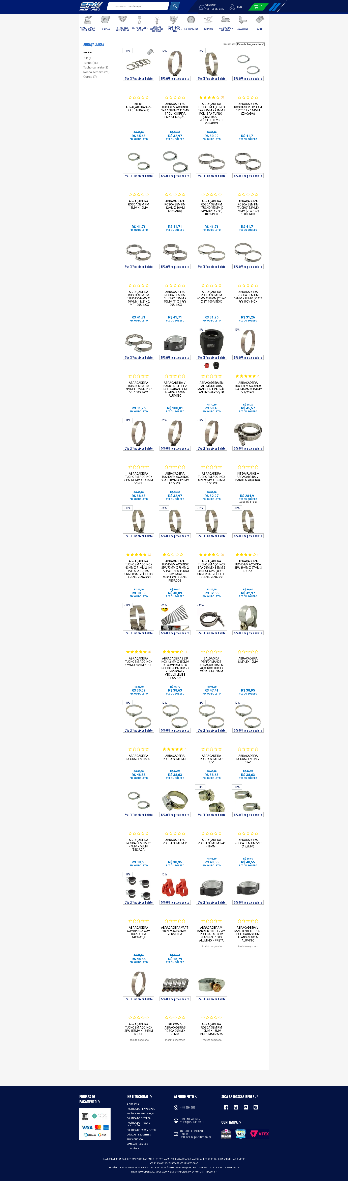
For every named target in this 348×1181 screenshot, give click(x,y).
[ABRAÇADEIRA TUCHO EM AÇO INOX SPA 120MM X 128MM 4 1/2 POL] (175, 434)
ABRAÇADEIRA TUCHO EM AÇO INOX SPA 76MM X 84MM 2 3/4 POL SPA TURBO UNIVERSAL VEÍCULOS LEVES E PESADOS (211, 569)
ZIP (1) (87, 58)
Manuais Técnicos (137, 1144)
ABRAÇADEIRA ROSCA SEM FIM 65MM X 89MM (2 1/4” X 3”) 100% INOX (211, 296)
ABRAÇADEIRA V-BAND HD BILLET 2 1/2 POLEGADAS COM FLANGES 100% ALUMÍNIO (248, 934)
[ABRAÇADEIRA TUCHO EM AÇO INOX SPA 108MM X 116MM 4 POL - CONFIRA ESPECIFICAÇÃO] (175, 64)
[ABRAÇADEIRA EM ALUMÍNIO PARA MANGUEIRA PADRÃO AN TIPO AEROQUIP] (211, 343)
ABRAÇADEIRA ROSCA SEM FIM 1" (175, 841)
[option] (206, 365)
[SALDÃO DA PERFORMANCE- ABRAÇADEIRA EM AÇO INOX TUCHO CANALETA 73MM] (211, 619)
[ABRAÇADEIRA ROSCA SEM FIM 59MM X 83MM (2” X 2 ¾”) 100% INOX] (248, 252)
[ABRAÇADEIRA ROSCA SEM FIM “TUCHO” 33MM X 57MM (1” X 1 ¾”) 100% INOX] (175, 252)
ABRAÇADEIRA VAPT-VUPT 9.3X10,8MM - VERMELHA (175, 931)
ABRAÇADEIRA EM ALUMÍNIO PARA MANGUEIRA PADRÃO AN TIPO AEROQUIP (211, 387)
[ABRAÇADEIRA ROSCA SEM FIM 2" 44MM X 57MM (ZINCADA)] (138, 800)
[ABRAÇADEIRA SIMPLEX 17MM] (248, 619)
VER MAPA (165, 1159)
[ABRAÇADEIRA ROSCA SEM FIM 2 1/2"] (211, 716)
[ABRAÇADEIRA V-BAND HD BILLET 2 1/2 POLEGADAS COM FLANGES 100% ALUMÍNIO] (248, 888)
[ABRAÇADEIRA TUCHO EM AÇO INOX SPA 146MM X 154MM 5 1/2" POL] (248, 343)
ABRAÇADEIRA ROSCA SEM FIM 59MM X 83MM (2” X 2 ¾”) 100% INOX (248, 296)
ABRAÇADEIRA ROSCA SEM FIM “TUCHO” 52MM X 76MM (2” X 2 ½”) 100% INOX (248, 208)
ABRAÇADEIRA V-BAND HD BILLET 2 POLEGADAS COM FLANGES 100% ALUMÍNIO (175, 389)
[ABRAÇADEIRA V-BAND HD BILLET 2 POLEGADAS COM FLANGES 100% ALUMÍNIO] (175, 343)
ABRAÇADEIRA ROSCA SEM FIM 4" (138, 757)
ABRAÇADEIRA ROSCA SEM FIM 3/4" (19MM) (211, 843)
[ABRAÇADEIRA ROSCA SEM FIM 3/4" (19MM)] (211, 800)
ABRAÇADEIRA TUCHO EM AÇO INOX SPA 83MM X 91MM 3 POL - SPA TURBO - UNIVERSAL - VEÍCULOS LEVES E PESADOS (211, 113)
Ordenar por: (229, 44)
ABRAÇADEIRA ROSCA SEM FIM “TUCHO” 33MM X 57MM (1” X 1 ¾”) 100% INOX (175, 298)
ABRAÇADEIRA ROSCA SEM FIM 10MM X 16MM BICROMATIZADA (211, 1029)
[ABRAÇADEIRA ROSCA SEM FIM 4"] (138, 716)
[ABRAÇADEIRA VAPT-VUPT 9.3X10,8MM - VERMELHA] (175, 888)
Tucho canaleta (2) (95, 67)
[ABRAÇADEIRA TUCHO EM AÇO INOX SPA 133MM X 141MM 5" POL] (138, 434)
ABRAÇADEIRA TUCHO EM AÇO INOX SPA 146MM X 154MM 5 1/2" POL (248, 387)
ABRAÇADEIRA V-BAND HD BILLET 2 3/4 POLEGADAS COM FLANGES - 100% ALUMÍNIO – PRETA (211, 934)
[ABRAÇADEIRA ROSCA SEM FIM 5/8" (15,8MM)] (248, 800)
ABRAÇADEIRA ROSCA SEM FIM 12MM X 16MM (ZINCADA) (175, 206)
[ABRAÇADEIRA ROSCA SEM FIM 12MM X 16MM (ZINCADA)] (175, 161)
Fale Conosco (135, 1139)
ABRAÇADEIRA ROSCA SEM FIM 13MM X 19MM (138, 204)
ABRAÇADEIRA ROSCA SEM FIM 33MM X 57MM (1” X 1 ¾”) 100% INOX (139, 387)
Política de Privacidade (141, 1109)
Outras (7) (90, 77)
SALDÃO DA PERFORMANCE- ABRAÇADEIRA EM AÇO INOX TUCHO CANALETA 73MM (212, 665)
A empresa (133, 1104)
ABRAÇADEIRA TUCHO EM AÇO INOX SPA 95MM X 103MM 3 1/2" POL (211, 478)
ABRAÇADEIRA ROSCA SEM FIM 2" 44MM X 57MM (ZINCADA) (138, 844)
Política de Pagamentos (141, 1130)
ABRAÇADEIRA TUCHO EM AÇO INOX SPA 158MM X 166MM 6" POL (138, 1029)
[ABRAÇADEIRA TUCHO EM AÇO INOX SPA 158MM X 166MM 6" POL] (138, 984)
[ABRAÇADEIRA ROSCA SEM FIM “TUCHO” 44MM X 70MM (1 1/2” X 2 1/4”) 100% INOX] (138, 252)
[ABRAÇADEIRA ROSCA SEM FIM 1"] (175, 800)
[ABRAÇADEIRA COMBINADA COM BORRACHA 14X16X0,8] (138, 888)
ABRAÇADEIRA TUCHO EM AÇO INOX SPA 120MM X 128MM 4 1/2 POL (175, 478)
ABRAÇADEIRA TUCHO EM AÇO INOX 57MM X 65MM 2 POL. (138, 662)
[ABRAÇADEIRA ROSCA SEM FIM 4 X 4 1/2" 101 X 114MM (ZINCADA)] (248, 64)
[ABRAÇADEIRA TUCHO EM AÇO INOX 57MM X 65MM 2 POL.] (138, 619)
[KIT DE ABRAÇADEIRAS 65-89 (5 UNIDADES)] (138, 64)
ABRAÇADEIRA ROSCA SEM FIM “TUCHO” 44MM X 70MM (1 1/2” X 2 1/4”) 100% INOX (138, 298)
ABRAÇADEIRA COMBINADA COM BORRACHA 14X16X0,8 (138, 932)
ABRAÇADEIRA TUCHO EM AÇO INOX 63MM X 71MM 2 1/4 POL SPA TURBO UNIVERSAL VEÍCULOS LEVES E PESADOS (138, 569)
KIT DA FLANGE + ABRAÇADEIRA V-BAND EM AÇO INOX (248, 477)
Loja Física (133, 1148)
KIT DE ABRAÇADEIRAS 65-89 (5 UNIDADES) (139, 107)
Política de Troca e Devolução (138, 1124)
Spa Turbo (91, 6)
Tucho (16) (90, 63)
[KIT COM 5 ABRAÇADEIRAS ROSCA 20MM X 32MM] (175, 984)
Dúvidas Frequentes (139, 1134)
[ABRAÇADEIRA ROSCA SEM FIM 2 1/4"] (248, 716)
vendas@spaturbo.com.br (192, 1122)
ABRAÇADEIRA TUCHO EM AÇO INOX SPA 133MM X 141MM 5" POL (138, 478)
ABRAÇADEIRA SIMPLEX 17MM (248, 660)
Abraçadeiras (94, 44)
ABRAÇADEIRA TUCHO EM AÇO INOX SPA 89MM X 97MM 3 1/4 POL (248, 566)
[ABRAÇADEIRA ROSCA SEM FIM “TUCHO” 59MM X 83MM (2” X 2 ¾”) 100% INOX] (211, 161)
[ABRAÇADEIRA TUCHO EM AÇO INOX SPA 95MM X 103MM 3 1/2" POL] (211, 434)
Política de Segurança (140, 1113)
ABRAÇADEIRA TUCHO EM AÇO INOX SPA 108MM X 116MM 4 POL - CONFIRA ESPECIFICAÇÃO (175, 110)
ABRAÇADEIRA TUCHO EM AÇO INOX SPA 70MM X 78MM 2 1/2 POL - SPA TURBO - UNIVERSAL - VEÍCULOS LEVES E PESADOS (175, 571)
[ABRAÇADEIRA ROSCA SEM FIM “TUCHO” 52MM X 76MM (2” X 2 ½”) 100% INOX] (248, 161)
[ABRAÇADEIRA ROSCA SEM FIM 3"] (175, 716)
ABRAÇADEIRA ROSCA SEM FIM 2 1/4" (248, 759)
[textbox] (135, 6)
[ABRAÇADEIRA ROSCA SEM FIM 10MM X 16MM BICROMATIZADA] (211, 984)
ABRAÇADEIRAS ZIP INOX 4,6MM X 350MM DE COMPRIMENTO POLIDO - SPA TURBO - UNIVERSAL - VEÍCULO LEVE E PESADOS (175, 668)
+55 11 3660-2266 (187, 1107)
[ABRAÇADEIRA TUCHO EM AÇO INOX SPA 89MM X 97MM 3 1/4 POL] (248, 521)
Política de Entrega (138, 1118)
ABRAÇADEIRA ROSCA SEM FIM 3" (175, 757)
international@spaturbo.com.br (195, 1137)
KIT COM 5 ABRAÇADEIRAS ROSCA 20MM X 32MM (175, 1029)
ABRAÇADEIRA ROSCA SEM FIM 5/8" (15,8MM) (248, 843)
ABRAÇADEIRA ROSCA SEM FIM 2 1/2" (211, 759)
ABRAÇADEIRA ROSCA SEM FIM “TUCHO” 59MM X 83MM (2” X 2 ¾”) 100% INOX (211, 208)
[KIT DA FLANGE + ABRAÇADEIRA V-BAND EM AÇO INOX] (248, 434)
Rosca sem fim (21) (96, 72)
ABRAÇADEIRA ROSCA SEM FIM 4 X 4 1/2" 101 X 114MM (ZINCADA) (248, 108)
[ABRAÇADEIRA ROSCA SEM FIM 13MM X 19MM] (138, 161)
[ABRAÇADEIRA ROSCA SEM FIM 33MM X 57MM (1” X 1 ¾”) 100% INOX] (138, 343)
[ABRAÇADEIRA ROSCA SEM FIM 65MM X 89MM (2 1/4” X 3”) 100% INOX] (211, 252)
